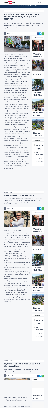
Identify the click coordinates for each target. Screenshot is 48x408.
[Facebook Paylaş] (38, 33)
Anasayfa (6, 11)
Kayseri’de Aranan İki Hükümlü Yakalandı (28, 5)
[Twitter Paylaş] (40, 33)
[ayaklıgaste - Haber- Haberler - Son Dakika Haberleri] (10, 2)
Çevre (11, 11)
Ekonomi (11, 360)
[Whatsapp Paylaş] (43, 33)
